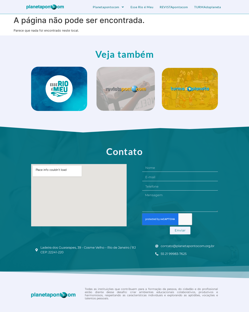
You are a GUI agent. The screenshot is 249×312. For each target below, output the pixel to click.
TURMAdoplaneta (207, 7)
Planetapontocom (106, 7)
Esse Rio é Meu (142, 7)
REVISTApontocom (174, 7)
